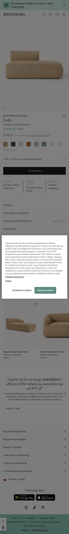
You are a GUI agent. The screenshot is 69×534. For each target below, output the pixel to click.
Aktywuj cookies (45, 290)
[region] (34, 267)
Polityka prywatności (14, 277)
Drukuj (8, 281)
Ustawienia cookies (21, 290)
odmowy (9, 273)
